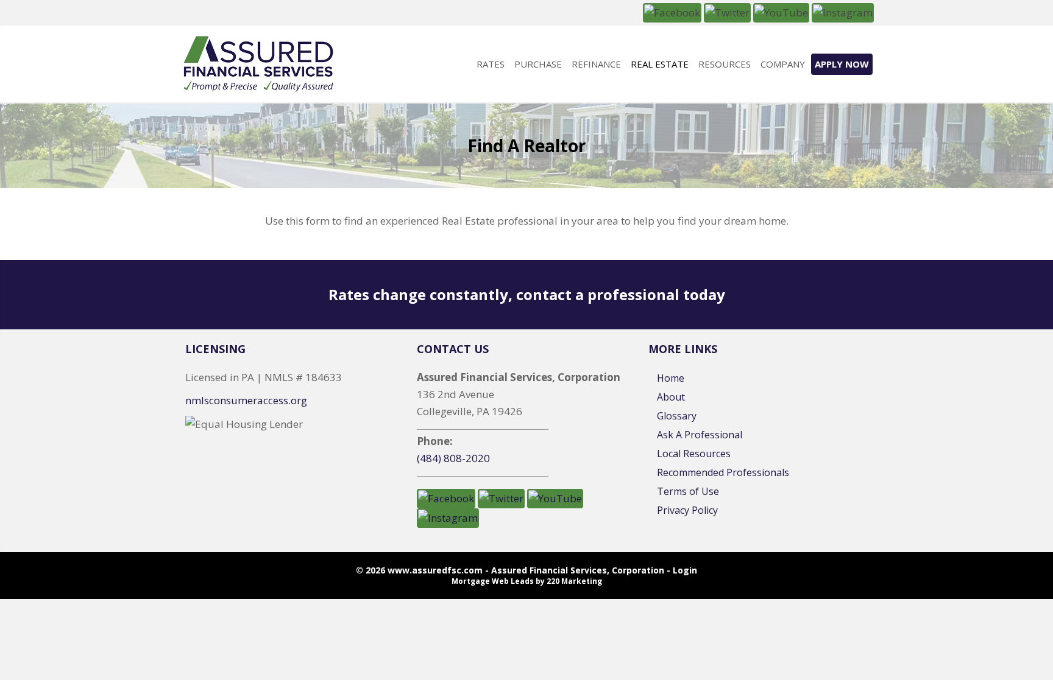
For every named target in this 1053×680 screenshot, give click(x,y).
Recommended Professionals (723, 472)
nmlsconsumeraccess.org (246, 400)
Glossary (677, 415)
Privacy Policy (687, 510)
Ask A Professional (699, 434)
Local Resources (694, 453)
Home (670, 378)
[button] (672, 12)
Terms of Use (688, 491)
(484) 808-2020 (453, 458)
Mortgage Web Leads (493, 581)
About (671, 397)
